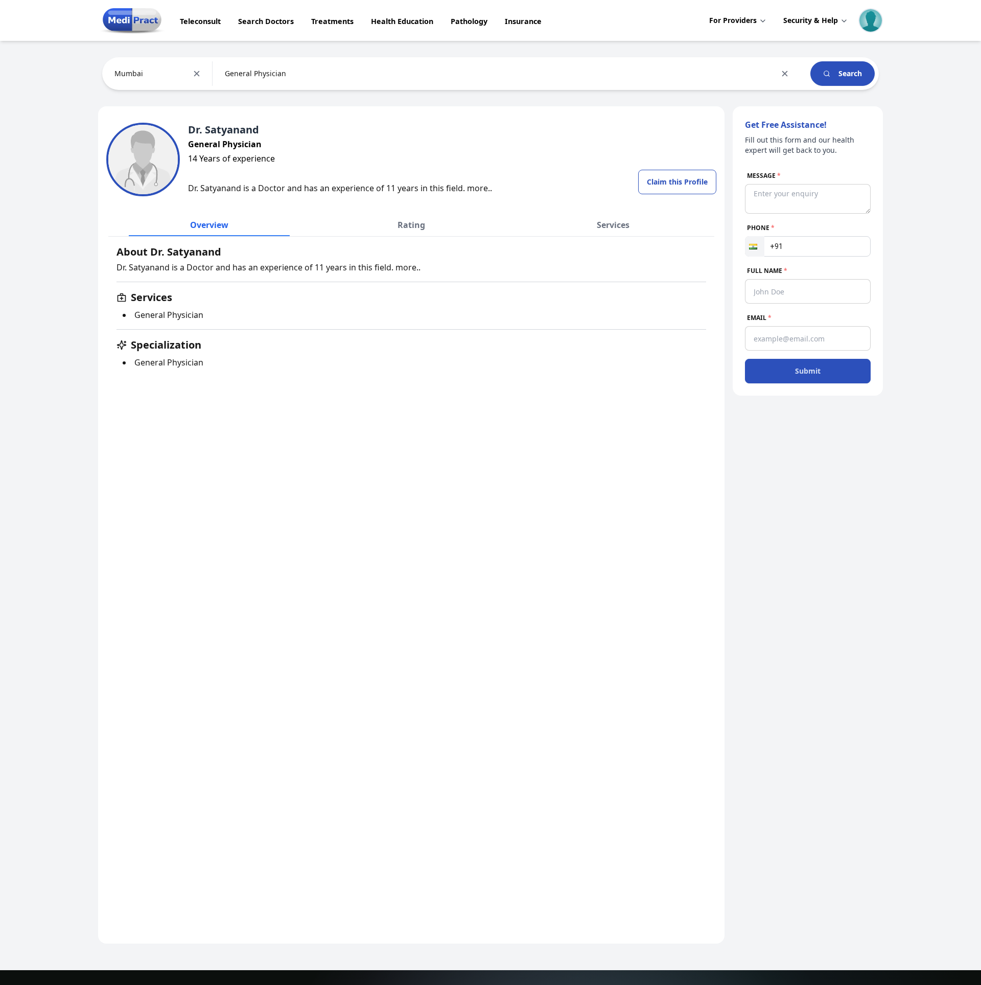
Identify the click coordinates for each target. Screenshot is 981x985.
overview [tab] (209, 225)
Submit (808, 371)
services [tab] (613, 225)
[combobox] (115, 73)
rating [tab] (411, 225)
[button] (754, 246)
